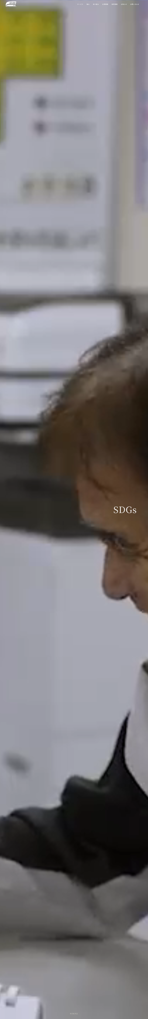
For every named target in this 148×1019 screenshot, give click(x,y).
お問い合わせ (134, 4)
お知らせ (124, 4)
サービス (80, 4)
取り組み (96, 4)
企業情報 (105, 4)
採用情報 (115, 4)
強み (88, 4)
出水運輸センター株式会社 (10, 4)
